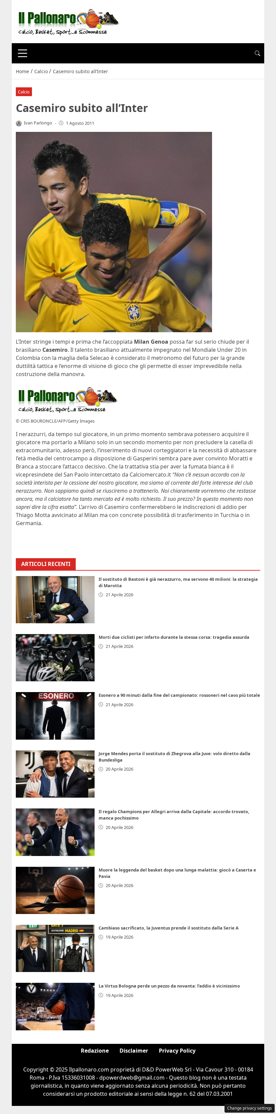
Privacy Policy (177, 1050)
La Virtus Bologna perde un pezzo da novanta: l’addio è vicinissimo (169, 986)
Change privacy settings (249, 1108)
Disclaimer (133, 1050)
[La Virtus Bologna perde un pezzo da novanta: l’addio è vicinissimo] (55, 1006)
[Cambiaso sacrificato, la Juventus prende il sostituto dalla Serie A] (55, 948)
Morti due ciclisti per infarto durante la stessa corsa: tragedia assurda (174, 637)
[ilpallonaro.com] (68, 21)
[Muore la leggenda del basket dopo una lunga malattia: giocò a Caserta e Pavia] (55, 890)
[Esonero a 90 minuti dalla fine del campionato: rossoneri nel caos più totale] (55, 715)
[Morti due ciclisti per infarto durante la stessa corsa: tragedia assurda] (55, 657)
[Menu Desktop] (22, 53)
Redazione (95, 1050)
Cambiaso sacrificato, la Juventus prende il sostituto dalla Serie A (169, 928)
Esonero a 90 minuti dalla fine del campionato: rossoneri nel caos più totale (179, 695)
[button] (257, 53)
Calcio (24, 92)
